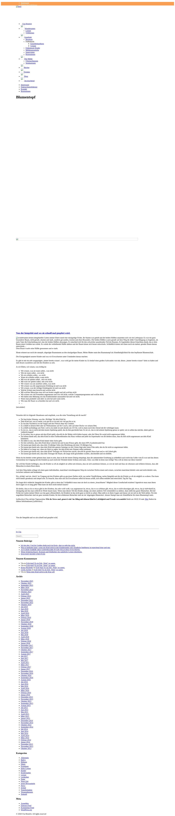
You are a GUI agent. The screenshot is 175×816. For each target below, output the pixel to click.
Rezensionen (30, 54)
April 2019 (25, 613)
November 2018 (27, 622)
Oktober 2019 (26, 605)
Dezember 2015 (27, 697)
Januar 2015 (25, 718)
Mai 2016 (24, 686)
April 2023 (25, 594)
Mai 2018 (24, 635)
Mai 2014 (24, 733)
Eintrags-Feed (26, 806)
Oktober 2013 (26, 748)
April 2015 (25, 714)
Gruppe (33, 46)
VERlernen (30, 33)
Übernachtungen (32, 61)
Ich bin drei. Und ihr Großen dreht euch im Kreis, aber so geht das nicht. (48, 545)
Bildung (24, 762)
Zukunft (24, 794)
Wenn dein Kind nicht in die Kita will (40, 572)
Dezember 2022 (27, 600)
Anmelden (25, 803)
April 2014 (25, 736)
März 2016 (25, 690)
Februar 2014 (26, 740)
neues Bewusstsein (28, 783)
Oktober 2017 (26, 650)
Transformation (26, 790)
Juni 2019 (24, 609)
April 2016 (25, 688)
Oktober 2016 (26, 675)
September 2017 (27, 652)
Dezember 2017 (27, 645)
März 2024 (25, 587)
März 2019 (25, 615)
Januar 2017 (25, 669)
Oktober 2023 (26, 592)
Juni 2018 (24, 633)
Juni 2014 (24, 731)
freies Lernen (26, 768)
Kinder (23, 771)
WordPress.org (26, 810)
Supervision (30, 52)
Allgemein (25, 758)
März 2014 (25, 738)
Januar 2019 (25, 620)
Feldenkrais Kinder (33, 48)
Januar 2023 (25, 598)
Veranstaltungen (27, 792)
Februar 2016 (26, 693)
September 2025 (27, 585)
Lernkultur (25, 777)
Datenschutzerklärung (29, 5)
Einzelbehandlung (37, 44)
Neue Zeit (24, 781)
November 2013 (27, 746)
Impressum (25, 3)
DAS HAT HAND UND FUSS (33, 554)
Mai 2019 (24, 611)
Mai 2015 (24, 712)
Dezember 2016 (27, 671)
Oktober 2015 (26, 701)
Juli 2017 (24, 656)
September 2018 (27, 626)
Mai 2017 (24, 660)
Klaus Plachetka (27, 568)
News (23, 786)
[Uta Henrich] (87, 10)
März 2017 (25, 665)
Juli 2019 (24, 607)
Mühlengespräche (32, 50)
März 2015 (25, 716)
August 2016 (26, 680)
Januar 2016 (25, 695)
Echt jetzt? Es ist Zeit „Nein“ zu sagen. (40, 563)
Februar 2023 (26, 596)
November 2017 (27, 648)
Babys (23, 760)
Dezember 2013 (27, 744)
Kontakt (24, 89)
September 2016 (27, 678)
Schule (23, 788)
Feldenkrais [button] (30, 42)
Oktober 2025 (26, 583)
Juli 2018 (24, 630)
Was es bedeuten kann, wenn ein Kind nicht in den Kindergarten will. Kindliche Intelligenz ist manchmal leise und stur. (65, 548)
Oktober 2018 (26, 624)
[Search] (27, 536)
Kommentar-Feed (27, 808)
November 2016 (27, 673)
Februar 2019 (26, 618)
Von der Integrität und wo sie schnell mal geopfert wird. (43, 333)
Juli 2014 (24, 729)
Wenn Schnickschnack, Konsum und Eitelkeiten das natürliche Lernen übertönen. (51, 552)
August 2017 (26, 654)
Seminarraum (31, 63)
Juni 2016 (24, 684)
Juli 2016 (24, 682)
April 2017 (25, 663)
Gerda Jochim (26, 570)
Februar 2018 (26, 641)
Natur (23, 779)
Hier (146, 499)
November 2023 (27, 590)
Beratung (29, 39)
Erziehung (25, 766)
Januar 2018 (25, 643)
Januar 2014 (25, 742)
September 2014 (27, 727)
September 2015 (27, 703)
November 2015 (27, 699)
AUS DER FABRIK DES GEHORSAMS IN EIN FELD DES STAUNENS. (50, 550)
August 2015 (26, 706)
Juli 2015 (24, 708)
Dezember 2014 (27, 721)
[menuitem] (90, 3)
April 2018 (25, 637)
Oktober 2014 (26, 725)
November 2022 (27, 603)
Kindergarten (26, 773)
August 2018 (26, 628)
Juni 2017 (24, 658)
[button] (90, 27)
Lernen (28, 31)
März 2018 (25, 639)
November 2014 (27, 723)
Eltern (23, 764)
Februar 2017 (26, 667)
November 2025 (27, 581)
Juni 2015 (24, 710)
